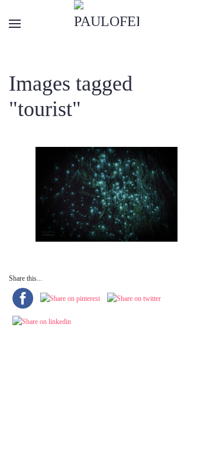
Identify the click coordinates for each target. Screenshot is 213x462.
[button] (15, 23)
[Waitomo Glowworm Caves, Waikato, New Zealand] (107, 194)
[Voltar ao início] (106, 23)
